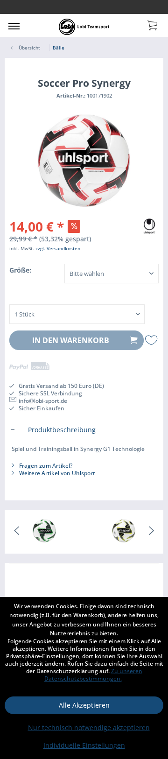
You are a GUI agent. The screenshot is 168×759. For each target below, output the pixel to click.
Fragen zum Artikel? (45, 466)
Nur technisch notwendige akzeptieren (89, 727)
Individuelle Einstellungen (84, 745)
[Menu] (14, 25)
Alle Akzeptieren (84, 705)
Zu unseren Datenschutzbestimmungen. (93, 674)
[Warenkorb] (153, 25)
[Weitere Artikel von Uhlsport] (149, 225)
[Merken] (152, 340)
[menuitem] (14, 25)
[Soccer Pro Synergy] (44, 532)
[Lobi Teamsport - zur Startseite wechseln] (84, 27)
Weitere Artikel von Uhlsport (56, 473)
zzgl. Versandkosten (57, 248)
